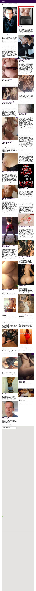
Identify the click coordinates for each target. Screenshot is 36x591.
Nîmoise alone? (5, 417)
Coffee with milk (22, 285)
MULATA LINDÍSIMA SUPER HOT (25, 257)
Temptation (5, 369)
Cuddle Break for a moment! (25, 226)
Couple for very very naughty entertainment (9, 246)
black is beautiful (23, 113)
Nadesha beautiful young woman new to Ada (8, 141)
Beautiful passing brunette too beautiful (26, 398)
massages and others (24, 345)
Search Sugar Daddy (23, 188)
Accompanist (5, 34)
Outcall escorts (4, 3)
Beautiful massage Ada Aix (8, 198)
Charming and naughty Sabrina (9, 171)
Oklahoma (15, 3)
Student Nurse (22, 381)
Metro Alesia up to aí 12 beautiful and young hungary (25, 314)
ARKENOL (3, 1)
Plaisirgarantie (22, 92)
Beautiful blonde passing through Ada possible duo (8, 101)
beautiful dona (5, 393)
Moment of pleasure (7, 79)
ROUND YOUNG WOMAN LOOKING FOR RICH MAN (8, 290)
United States (10, 3)
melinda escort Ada (6, 348)
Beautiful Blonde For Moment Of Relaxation (9, 313)
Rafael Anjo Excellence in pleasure (24, 60)
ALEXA (20, 26)
